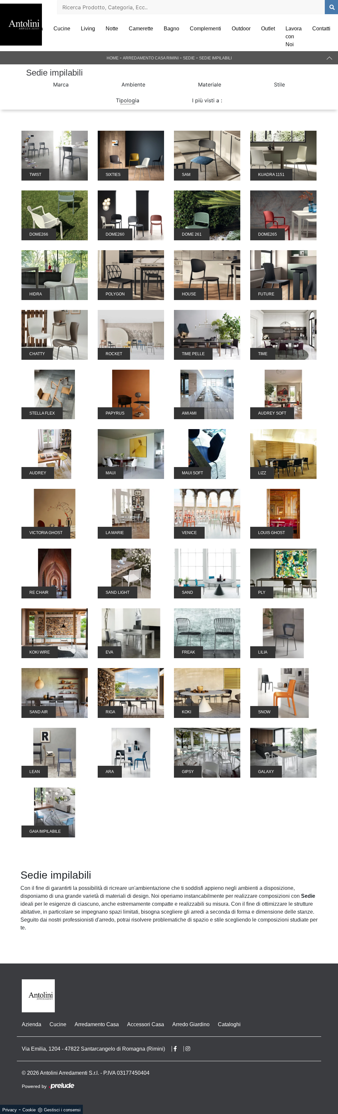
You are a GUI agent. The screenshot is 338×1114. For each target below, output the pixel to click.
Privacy (9, 1109)
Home (112, 58)
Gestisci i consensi (62, 1109)
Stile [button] (279, 84)
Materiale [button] (209, 84)
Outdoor (241, 28)
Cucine (61, 28)
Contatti (321, 28)
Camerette (141, 28)
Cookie (29, 1109)
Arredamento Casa (97, 1024)
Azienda (33, 28)
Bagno (171, 28)
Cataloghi (229, 1024)
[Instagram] (191, 1049)
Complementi (205, 28)
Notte (112, 28)
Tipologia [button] (127, 100)
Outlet (268, 28)
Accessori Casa (145, 1024)
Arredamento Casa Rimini (151, 58)
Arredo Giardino (191, 1024)
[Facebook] (179, 1049)
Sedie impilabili (215, 58)
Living (88, 28)
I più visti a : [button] (207, 100)
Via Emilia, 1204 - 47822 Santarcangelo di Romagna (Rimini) (93, 1049)
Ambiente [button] (133, 84)
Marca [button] (61, 84)
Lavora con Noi (294, 36)
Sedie (189, 58)
